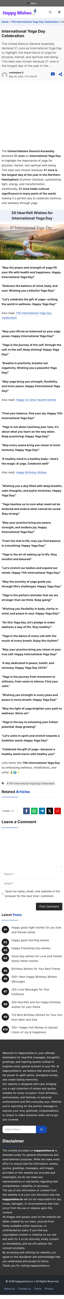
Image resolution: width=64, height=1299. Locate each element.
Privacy (49, 1288)
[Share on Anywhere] (60, 74)
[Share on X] (49, 811)
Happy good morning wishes (30, 940)
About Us (9, 1288)
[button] (50, 12)
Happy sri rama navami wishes (36, 399)
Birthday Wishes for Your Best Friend (35, 968)
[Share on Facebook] (26, 811)
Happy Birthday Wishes (31, 472)
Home (5, 21)
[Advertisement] (32, 114)
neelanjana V (16, 72)
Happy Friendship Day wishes (31, 948)
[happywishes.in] (20, 12)
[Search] (41, 1129)
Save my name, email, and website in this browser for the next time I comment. (32, 894)
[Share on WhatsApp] (34, 811)
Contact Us (24, 1288)
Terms (38, 1288)
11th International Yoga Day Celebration (34, 21)
